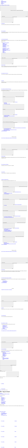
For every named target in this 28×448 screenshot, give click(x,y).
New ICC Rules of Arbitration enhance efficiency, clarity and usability (8, 251)
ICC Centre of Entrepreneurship (7, 128)
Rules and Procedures (6, 243)
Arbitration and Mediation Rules (4, 179)
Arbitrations (2, 383)
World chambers (15, 262)
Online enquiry (3, 400)
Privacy (2, 414)
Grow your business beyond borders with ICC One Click (10, 129)
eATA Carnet (5, 103)
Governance (5, 205)
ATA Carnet (5, 102)
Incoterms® (2, 80)
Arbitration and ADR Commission (8, 228)
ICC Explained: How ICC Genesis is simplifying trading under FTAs (8, 330)
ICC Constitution (3, 412)
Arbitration (5, 192)
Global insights (15, 16)
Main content (2, 3)
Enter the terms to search (2, 371)
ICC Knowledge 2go (3, 315)
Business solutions (15, 58)
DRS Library (5, 242)
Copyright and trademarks (4, 413)
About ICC (15, 301)
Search (2, 2)
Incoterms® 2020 (6, 116)
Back (12, 22)
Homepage (1, 393)
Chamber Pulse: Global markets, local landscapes (6, 289)
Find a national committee (3, 411)
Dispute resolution (14, 149)
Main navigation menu (3, 1)
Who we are (2, 397)
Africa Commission (6, 229)
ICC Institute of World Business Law (8, 216)
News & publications (15, 342)
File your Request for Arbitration (4, 164)
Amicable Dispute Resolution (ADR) (8, 193)
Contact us (1, 396)
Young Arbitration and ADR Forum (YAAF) (9, 217)
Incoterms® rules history (6, 115)
